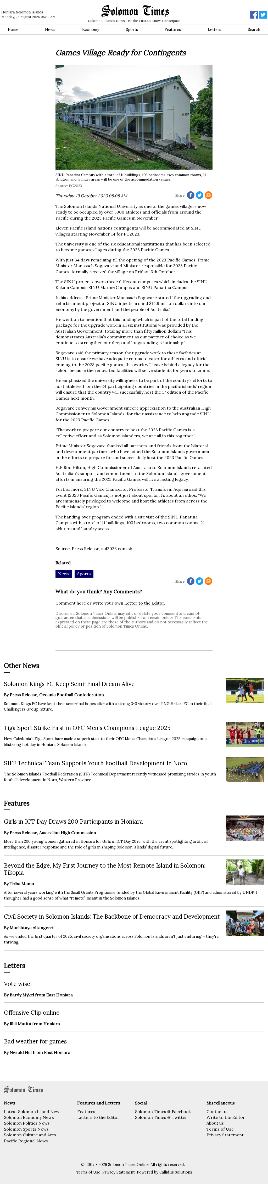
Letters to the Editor (98, 1117)
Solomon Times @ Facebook (163, 1111)
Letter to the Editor (144, 603)
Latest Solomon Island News (33, 1111)
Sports (132, 29)
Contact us (217, 1111)
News (50, 29)
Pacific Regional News (26, 1140)
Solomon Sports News (26, 1129)
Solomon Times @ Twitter (161, 1117)
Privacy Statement (225, 1134)
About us (215, 1123)
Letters (214, 29)
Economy (90, 29)
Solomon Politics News (27, 1123)
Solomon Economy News (29, 1117)
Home (13, 29)
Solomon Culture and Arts (30, 1134)
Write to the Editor (225, 1117)
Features (173, 29)
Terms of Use (220, 1129)
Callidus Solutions (175, 1172)
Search (254, 29)
